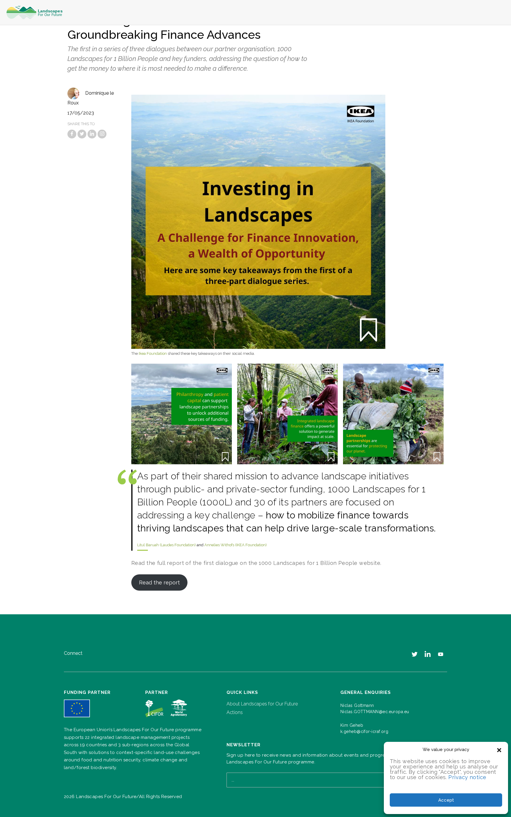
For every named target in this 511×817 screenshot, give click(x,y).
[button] (499, 749)
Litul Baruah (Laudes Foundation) (166, 545)
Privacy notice (467, 777)
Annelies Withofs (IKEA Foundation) (235, 545)
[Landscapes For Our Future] (37, 12)
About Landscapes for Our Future (262, 704)
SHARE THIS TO (81, 124)
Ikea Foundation (153, 353)
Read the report (159, 582)
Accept (446, 800)
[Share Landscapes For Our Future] (71, 134)
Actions (235, 712)
